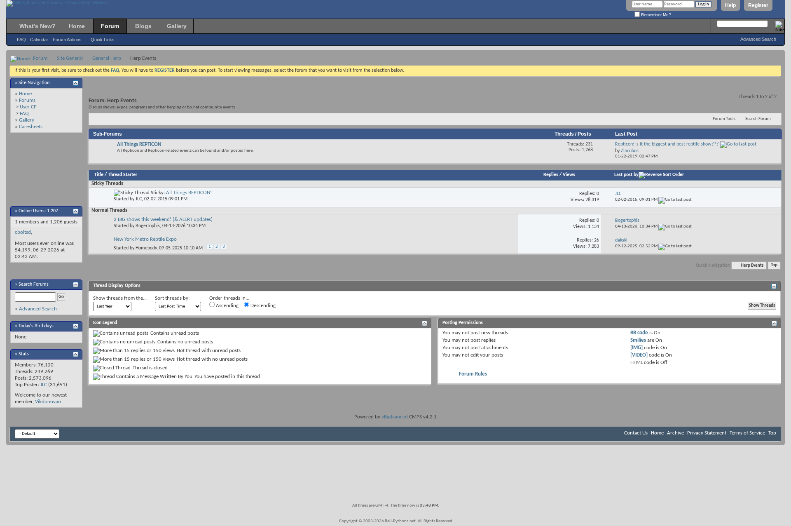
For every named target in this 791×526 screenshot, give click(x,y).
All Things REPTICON (139, 144)
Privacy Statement (706, 433)
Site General (70, 58)
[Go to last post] (675, 199)
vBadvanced (394, 417)
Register (758, 5)
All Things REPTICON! (189, 192)
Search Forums (34, 284)
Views (569, 174)
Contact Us (636, 433)
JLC (43, 384)
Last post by (626, 174)
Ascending (227, 305)
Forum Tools (724, 119)
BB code (639, 333)
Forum (110, 26)
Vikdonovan (48, 401)
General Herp (106, 58)
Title (98, 174)
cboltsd (23, 232)
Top (774, 265)
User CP (28, 107)
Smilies (638, 340)
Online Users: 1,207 (38, 211)
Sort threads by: (172, 298)
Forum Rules (473, 374)
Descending (262, 305)
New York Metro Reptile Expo (145, 239)
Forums (27, 100)
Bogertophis (148, 225)
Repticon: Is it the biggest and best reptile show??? (667, 144)
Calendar (39, 39)
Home (77, 26)
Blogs (143, 26)
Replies (550, 174)
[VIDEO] (639, 355)
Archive (675, 433)
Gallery (177, 26)
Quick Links (103, 39)
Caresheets (30, 126)
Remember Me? (655, 14)
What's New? (37, 26)
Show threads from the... (120, 298)
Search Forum (758, 119)
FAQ (21, 39)
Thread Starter (122, 174)
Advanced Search (758, 39)
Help (730, 5)
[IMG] (636, 347)
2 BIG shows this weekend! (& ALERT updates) (163, 219)
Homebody (146, 248)
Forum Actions (67, 39)
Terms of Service (747, 433)
